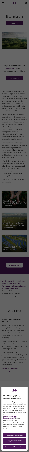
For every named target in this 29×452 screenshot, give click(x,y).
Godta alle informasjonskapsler (14, 435)
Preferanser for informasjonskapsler (14, 446)
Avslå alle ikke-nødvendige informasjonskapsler (14, 440)
